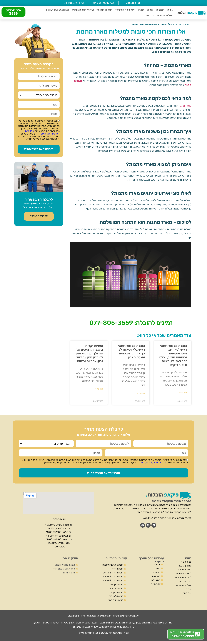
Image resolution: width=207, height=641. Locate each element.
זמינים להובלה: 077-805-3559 (130, 322)
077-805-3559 (13, 12)
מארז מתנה (185, 105)
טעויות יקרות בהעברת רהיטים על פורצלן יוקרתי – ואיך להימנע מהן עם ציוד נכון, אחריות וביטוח (89, 353)
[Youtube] (142, 525)
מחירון (141, 9)
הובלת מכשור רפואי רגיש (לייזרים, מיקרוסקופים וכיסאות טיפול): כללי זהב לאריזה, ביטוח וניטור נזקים (173, 355)
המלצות (160, 9)
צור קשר (150, 15)
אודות (170, 9)
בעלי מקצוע (177, 24)
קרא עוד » (183, 393)
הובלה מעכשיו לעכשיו (57, 9)
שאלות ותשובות (165, 15)
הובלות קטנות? (104, 9)
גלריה (150, 9)
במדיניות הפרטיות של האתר (42, 132)
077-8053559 (39, 216)
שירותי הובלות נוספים (83, 9)
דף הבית (187, 24)
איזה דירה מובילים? (125, 9)
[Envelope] (153, 525)
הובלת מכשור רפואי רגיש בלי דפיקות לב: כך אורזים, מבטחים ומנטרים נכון (131, 351)
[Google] (148, 525)
